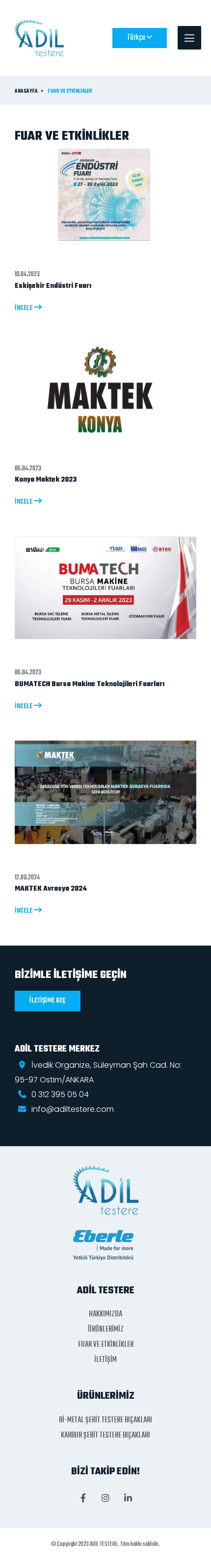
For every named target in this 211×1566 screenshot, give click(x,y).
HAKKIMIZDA (105, 1314)
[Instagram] (105, 1498)
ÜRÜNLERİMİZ (106, 1329)
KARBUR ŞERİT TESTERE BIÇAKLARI (105, 1435)
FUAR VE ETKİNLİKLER (70, 91)
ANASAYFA (26, 91)
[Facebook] (83, 1498)
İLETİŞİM (105, 1360)
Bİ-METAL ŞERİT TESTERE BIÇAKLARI (105, 1420)
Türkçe (137, 37)
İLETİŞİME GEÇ (47, 1000)
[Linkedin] (128, 1498)
